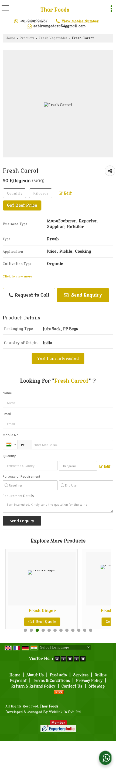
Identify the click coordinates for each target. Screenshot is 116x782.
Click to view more (17, 276)
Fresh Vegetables (53, 38)
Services (80, 675)
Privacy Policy (89, 681)
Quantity (9, 456)
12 (90, 630)
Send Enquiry (86, 295)
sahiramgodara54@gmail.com (59, 26)
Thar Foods (54, 10)
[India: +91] (10, 444)
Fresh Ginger (42, 610)
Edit (67, 193)
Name (7, 393)
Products (26, 38)
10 (78, 630)
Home (10, 38)
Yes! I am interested (58, 358)
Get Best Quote (42, 622)
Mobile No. (11, 435)
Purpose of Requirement (21, 476)
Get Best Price (22, 205)
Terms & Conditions (51, 681)
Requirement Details (18, 496)
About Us (35, 675)
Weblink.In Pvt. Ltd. (65, 712)
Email (7, 414)
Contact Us (72, 686)
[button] (80, 21)
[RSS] (59, 692)
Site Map (96, 686)
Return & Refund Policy (33, 686)
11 (84, 630)
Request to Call (31, 295)
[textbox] (40, 193)
